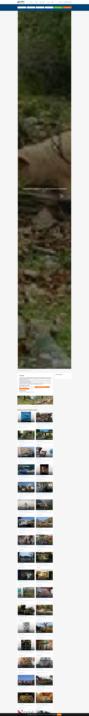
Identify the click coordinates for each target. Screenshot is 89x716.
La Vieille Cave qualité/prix (40, 546)
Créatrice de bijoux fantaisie (22, 546)
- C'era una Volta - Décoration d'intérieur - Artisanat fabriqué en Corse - (29, 493)
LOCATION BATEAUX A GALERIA (23, 476)
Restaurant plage (39, 528)
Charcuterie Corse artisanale (22, 581)
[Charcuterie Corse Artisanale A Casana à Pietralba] (26, 400)
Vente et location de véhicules (23, 511)
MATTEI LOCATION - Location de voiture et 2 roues (26, 458)
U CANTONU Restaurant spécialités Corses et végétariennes (28, 651)
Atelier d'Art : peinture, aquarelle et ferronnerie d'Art (44, 493)
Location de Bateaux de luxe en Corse (24, 423)
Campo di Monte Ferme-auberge (41, 581)
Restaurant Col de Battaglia (40, 686)
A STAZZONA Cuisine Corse (41, 616)
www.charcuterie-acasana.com (37, 388)
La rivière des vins (21, 704)
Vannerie (19, 669)
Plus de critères (58, 7)
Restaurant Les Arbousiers (40, 476)
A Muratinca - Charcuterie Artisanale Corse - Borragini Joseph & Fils (47, 423)
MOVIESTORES (38, 458)
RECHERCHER (67, 7)
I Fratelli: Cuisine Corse (22, 528)
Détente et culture (26, 370)
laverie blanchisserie (39, 669)
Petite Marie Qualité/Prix (40, 651)
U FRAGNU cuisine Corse (22, 616)
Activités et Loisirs (21, 370)
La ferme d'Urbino (21, 563)
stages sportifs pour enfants (23, 686)
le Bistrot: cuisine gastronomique (41, 704)
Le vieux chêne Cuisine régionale (41, 511)
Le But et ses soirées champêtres (42, 563)
